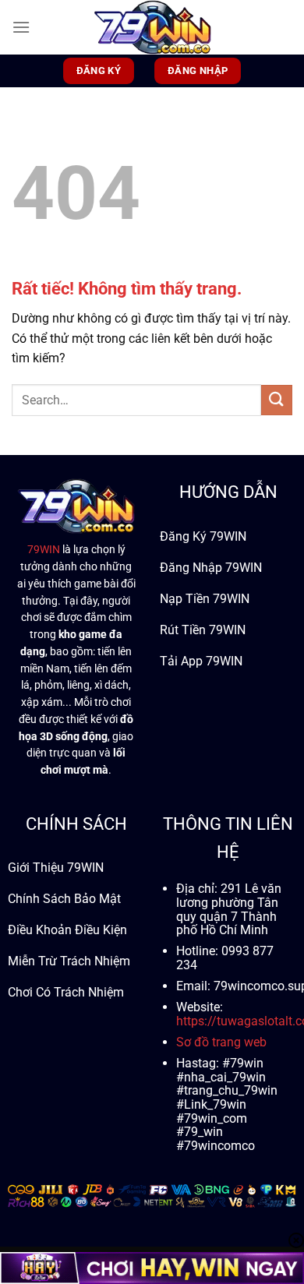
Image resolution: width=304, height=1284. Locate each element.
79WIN (43, 549)
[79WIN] (152, 27)
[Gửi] (276, 400)
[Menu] (21, 27)
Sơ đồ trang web (221, 1042)
